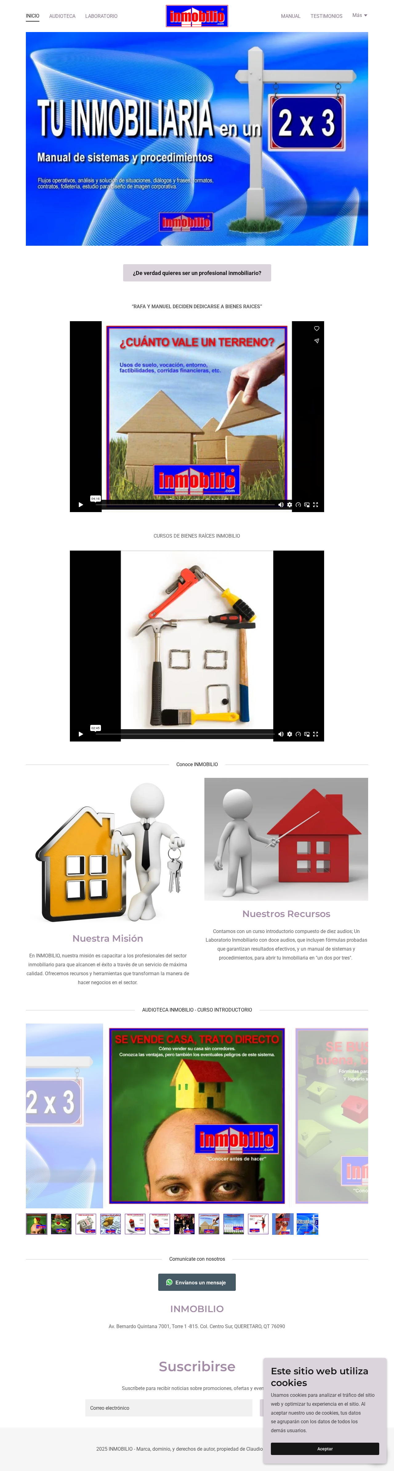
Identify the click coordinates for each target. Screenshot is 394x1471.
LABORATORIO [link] (101, 16)
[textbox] (168, 1407)
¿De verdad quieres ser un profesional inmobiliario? (197, 273)
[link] (197, 15)
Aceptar (325, 1448)
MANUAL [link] (291, 16)
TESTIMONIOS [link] (327, 16)
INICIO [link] (32, 16)
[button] (360, 16)
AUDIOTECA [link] (62, 16)
